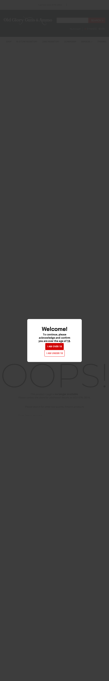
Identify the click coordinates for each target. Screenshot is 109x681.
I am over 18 (54, 346)
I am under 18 (54, 353)
